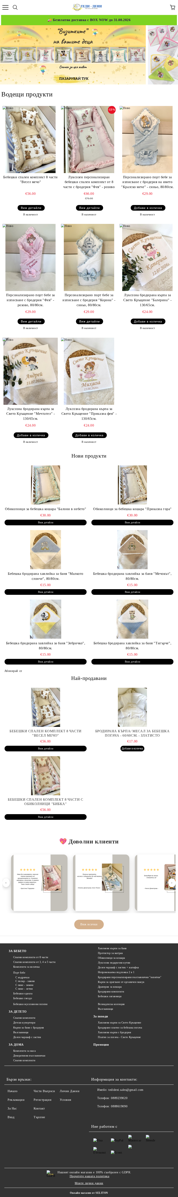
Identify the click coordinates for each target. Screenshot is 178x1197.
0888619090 (119, 1106)
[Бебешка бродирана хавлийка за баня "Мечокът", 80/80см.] (132, 549)
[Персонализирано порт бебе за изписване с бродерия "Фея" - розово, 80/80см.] (30, 257)
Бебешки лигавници (109, 996)
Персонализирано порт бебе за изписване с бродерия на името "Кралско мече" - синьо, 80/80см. (147, 182)
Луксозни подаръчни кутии (114, 962)
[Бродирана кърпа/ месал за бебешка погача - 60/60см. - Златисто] (132, 707)
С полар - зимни (25, 981)
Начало (12, 1091)
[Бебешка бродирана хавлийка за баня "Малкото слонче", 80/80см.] (45, 549)
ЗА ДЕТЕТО (18, 1011)
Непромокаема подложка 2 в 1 (116, 972)
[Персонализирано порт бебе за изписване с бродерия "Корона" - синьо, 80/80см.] (89, 257)
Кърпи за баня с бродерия (28, 1027)
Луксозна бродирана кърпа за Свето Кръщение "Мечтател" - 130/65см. (30, 414)
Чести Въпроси (44, 1091)
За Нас (12, 1108)
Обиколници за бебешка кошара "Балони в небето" (45, 509)
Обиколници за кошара (111, 957)
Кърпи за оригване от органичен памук (121, 982)
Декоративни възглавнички (29, 1055)
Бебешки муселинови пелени (30, 1004)
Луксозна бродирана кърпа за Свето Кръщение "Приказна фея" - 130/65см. (89, 414)
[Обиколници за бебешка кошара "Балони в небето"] (45, 484)
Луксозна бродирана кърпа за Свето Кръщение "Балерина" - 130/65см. (147, 300)
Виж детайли (31, 208)
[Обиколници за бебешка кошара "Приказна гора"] (132, 484)
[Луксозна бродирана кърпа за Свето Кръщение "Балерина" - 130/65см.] (147, 257)
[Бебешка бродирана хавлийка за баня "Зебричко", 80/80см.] (45, 619)
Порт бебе (19, 972)
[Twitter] (106, 1115)
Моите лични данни (89, 1183)
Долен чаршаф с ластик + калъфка (118, 967)
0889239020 (119, 1098)
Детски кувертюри (24, 1022)
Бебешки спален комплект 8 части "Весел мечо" (30, 179)
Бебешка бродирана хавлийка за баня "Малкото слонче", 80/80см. (45, 576)
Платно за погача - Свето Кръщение (119, 1037)
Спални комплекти (24, 1017)
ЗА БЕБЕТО (17, 951)
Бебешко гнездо (22, 998)
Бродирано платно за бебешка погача (120, 1027)
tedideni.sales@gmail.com (125, 1089)
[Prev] (7, 55)
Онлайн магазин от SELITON (89, 1192)
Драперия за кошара (110, 986)
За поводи (100, 1016)
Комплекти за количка (26, 966)
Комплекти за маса (24, 1050)
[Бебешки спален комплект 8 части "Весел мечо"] (30, 139)
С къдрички (22, 977)
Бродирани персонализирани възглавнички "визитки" (129, 977)
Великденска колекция (111, 1004)
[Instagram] (115, 1115)
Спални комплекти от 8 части (30, 957)
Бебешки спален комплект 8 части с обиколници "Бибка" (45, 802)
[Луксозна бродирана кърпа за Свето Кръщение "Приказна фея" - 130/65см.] (89, 371)
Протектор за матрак (110, 953)
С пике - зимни (24, 985)
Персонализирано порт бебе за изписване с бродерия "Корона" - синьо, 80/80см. (89, 300)
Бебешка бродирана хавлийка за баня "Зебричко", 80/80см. (45, 645)
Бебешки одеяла (22, 993)
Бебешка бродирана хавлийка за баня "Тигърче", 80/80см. (132, 645)
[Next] (170, 55)
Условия (65, 1099)
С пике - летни (24, 988)
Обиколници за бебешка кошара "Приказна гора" (132, 509)
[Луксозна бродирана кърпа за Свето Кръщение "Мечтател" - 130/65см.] (30, 371)
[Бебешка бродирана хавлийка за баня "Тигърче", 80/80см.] (132, 619)
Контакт (39, 1108)
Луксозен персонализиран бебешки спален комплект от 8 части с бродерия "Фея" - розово (89, 182)
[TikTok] (125, 1115)
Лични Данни (69, 1091)
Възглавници (20, 1032)
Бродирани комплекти (111, 991)
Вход (11, 1117)
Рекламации (16, 1099)
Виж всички (89, 924)
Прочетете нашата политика (89, 1176)
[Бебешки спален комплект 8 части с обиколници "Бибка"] (45, 775)
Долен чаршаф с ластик (27, 1037)
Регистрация (42, 1099)
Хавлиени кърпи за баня (112, 948)
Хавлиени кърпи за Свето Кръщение (119, 1022)
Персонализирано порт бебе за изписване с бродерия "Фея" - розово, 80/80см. (30, 300)
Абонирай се (13, 671)
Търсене (39, 1117)
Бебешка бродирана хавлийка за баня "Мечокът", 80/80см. (132, 576)
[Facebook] (96, 1115)
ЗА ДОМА (16, 1044)
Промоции (101, 1044)
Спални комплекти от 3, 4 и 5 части (34, 962)
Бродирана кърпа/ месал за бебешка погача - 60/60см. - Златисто (132, 733)
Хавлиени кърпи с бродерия (114, 1032)
